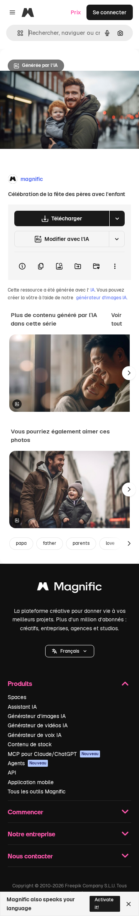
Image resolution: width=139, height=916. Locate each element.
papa (21, 543)
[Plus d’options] (114, 266)
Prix (76, 12)
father (49, 543)
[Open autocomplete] (17, 33)
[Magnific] (69, 588)
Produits (20, 683)
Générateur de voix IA (34, 735)
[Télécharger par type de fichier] (117, 218)
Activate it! (104, 903)
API (12, 772)
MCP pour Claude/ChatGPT (53, 754)
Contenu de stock (30, 744)
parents (81, 543)
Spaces (17, 697)
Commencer (25, 812)
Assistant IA (22, 706)
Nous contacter (30, 856)
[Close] (128, 904)
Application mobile (31, 782)
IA (92, 290)
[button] (69, 651)
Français (69, 651)
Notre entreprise (31, 834)
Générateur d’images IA (37, 716)
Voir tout (116, 319)
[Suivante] (129, 373)
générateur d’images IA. (101, 298)
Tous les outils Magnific (37, 791)
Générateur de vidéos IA (38, 725)
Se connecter (110, 12)
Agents (27, 763)
